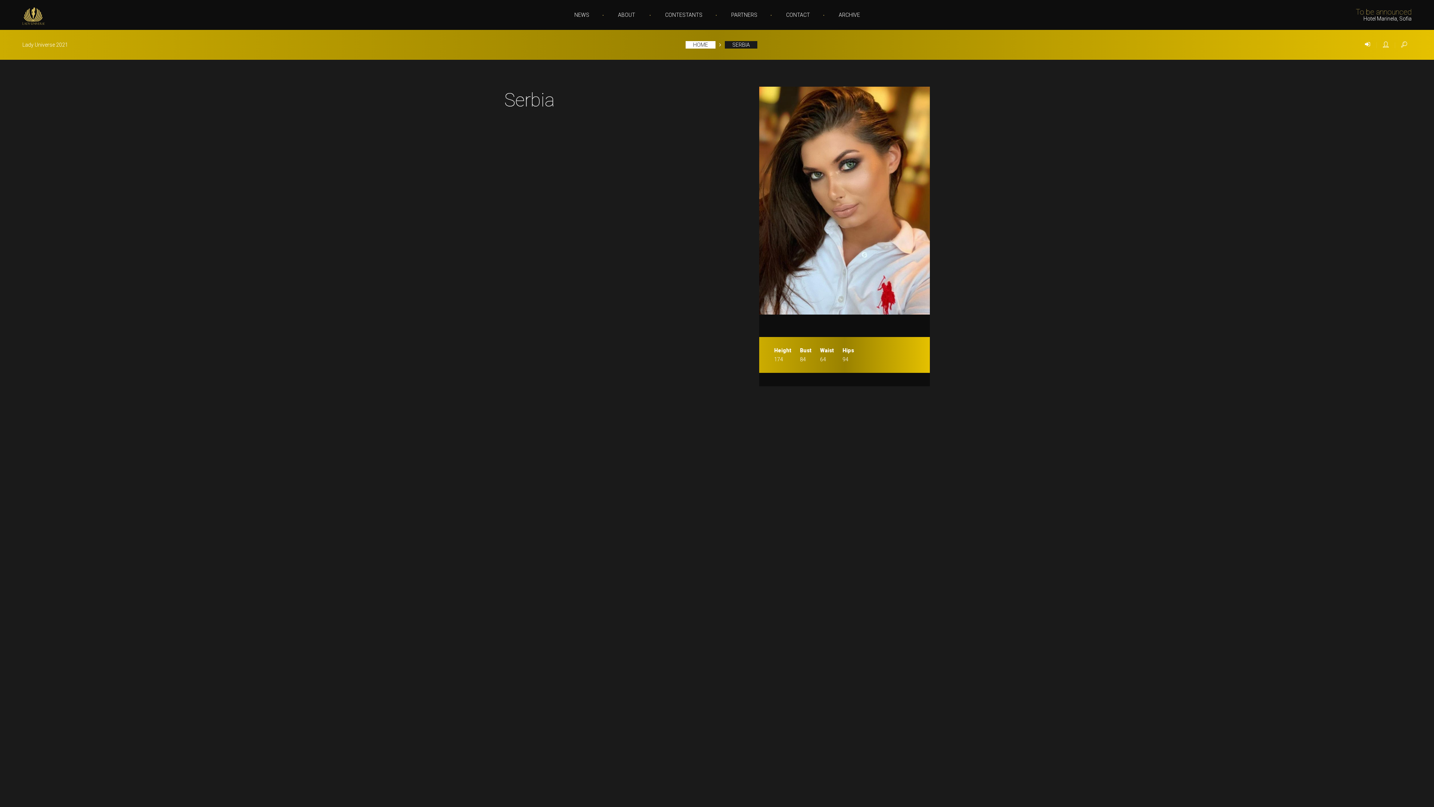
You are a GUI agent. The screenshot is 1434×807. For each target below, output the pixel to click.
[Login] (1367, 44)
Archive (849, 15)
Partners (744, 15)
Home (700, 45)
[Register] (1385, 44)
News (581, 15)
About (626, 15)
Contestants (683, 15)
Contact (798, 15)
